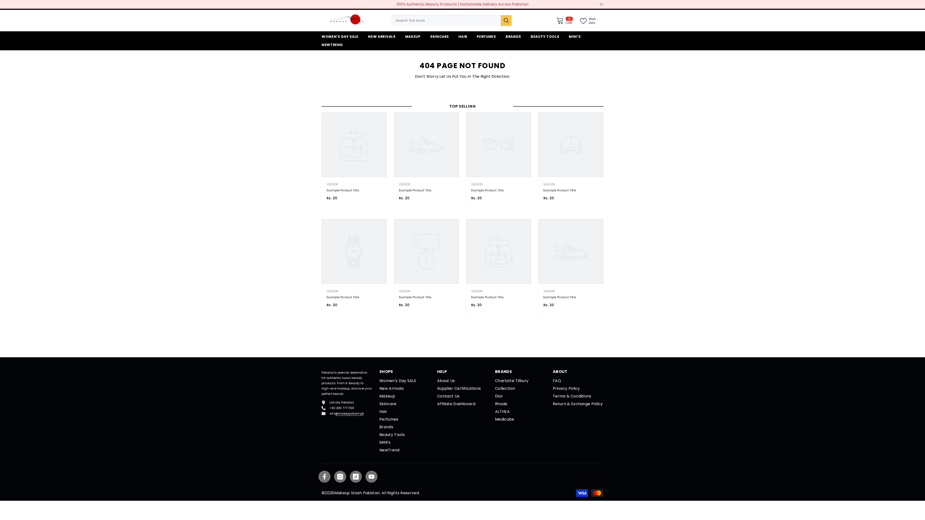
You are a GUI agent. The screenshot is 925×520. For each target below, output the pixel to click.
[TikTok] (356, 477)
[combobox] (446, 20)
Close (601, 4)
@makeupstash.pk (349, 413)
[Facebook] (324, 477)
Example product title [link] (343, 190)
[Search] (451, 20)
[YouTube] (371, 477)
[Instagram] (340, 477)
